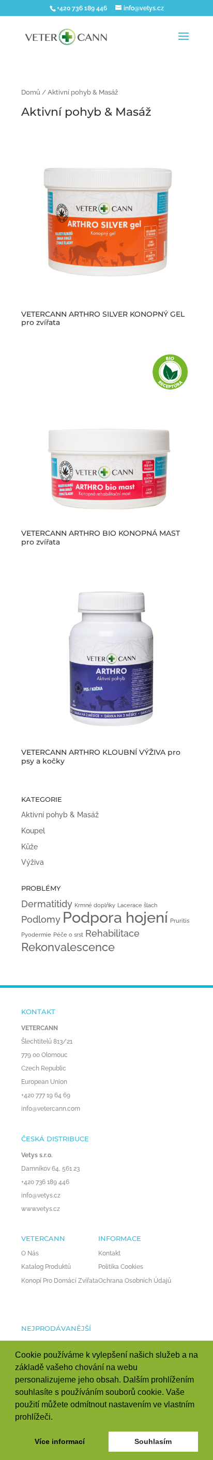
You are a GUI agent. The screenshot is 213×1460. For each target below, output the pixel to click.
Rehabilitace (112, 933)
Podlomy (40, 919)
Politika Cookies (120, 1266)
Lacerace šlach (137, 905)
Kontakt (109, 1253)
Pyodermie (36, 934)
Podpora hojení (115, 917)
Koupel (33, 831)
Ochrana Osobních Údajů (134, 1280)
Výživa (32, 862)
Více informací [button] (60, 1441)
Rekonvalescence (68, 947)
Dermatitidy (46, 903)
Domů (30, 92)
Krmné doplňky (94, 905)
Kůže (29, 847)
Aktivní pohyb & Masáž (60, 815)
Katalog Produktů (46, 1266)
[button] (56, 1417)
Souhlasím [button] (153, 1441)
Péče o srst (68, 934)
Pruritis (179, 921)
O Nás (30, 1253)
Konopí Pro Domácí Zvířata (59, 1280)
